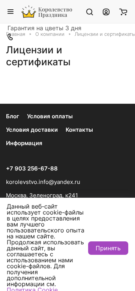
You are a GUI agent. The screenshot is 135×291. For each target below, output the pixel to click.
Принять (108, 248)
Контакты (79, 129)
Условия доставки (32, 129)
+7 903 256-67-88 (32, 168)
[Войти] (106, 11)
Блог (12, 116)
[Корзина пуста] (123, 11)
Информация (24, 143)
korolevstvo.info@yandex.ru (43, 181)
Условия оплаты (50, 116)
